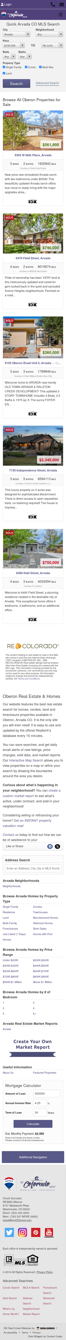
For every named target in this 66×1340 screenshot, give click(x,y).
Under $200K (10, 960)
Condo (31, 67)
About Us (8, 1072)
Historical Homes (43, 923)
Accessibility (10, 1332)
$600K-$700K (41, 971)
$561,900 (51, 144)
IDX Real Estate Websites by (19, 1328)
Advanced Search (47, 83)
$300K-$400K (11, 965)
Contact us (11, 834)
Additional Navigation (33, 1157)
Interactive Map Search (26, 760)
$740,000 (51, 247)
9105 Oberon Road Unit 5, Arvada (34, 363)
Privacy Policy (45, 1272)
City (5, 29)
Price (6, 40)
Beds (6, 52)
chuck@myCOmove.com (17, 1220)
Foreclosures (10, 928)
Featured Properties (44, 1072)
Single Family (13, 67)
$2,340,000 (49, 459)
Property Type (11, 63)
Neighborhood (45, 29)
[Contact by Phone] (53, 4)
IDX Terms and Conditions (27, 678)
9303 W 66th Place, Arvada (33, 155)
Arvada (7, 1029)
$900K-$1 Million (12, 982)
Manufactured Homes (45, 917)
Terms (25, 1332)
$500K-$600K (11, 971)
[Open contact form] (61, 4)
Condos (37, 906)
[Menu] (60, 14)
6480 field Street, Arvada (33, 573)
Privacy (37, 1332)
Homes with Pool (42, 934)
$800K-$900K (41, 976)
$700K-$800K (11, 976)
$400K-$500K (41, 965)
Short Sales (39, 928)
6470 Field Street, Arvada (33, 258)
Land (8, 73)
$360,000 (51, 352)
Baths (22, 52)
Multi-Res (47, 67)
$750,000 (51, 562)
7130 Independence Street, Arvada (33, 470)
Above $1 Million (42, 982)
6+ (34, 1013)
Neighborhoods (12, 886)
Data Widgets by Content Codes (45, 1336)
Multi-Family (10, 923)
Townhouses (40, 912)
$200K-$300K (41, 960)
